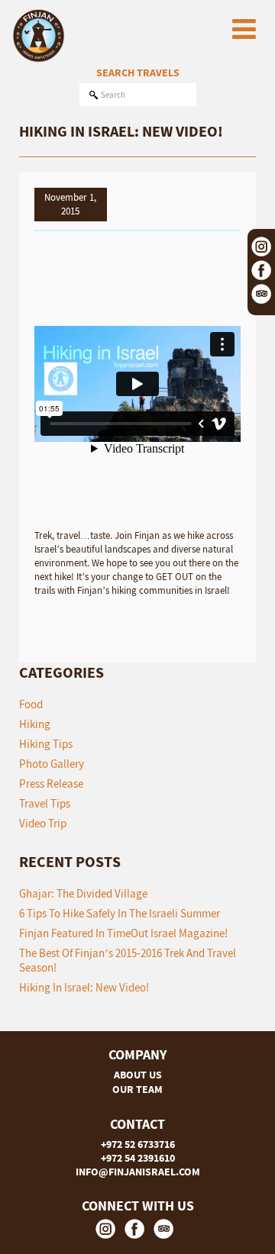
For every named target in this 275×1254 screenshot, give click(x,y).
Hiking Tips (46, 744)
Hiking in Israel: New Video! (84, 987)
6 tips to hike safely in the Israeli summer (119, 913)
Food (31, 704)
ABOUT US (138, 1075)
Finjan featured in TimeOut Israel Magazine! (123, 933)
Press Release (51, 783)
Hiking (34, 724)
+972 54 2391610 (138, 1158)
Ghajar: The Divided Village (83, 893)
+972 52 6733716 (138, 1144)
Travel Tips (44, 803)
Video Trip (42, 823)
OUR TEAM (137, 1089)
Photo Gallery (51, 763)
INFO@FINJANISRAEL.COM (138, 1171)
